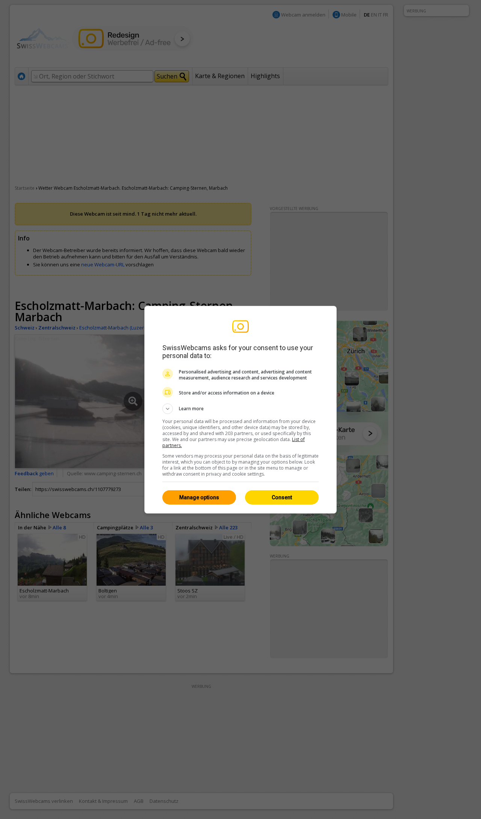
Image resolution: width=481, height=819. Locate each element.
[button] (240, 408)
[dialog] (240, 410)
